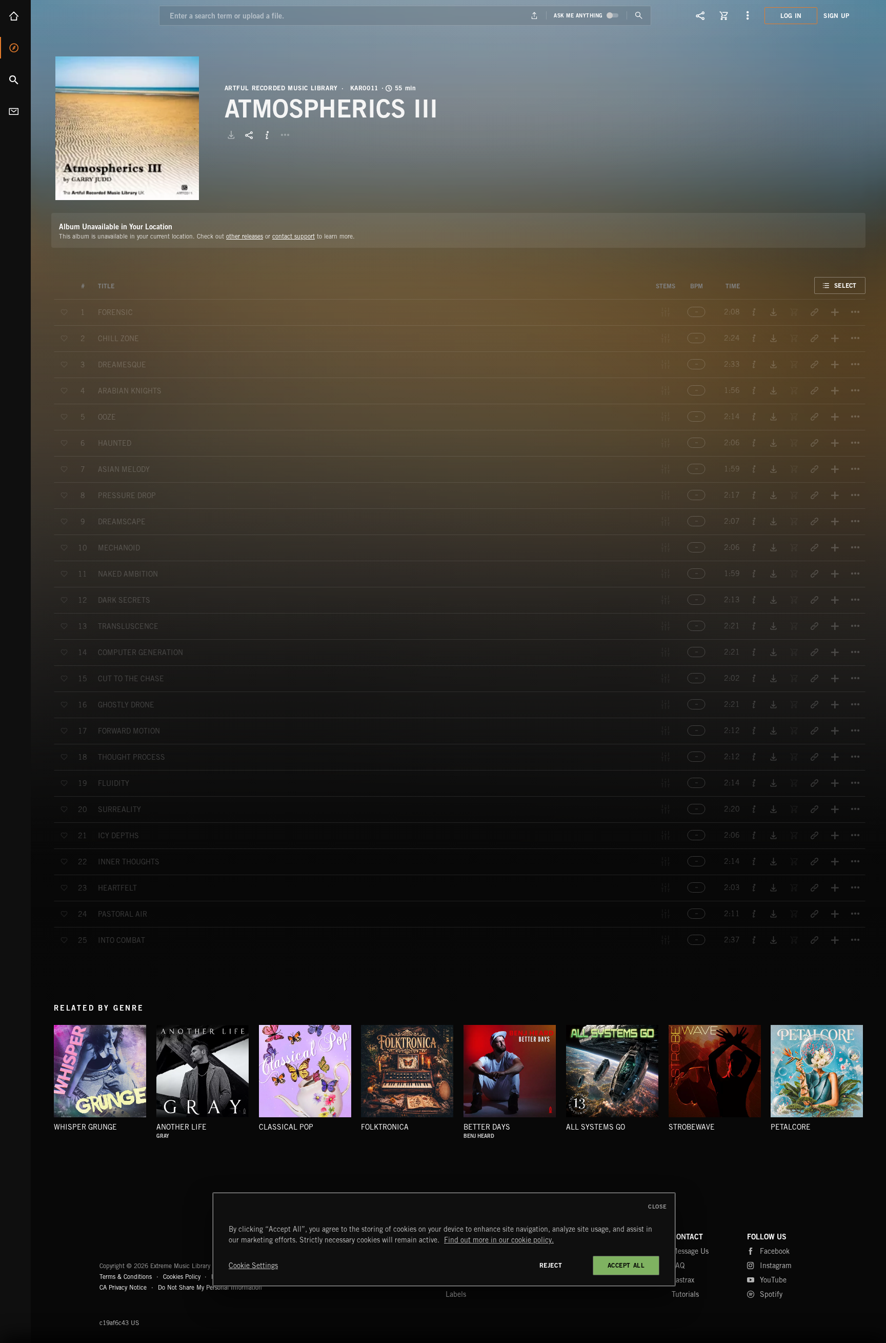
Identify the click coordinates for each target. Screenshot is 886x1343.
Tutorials (685, 1294)
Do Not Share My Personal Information (210, 1287)
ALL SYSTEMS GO (595, 1127)
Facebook (775, 1251)
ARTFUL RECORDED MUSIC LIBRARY (281, 88)
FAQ (678, 1265)
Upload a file (534, 15)
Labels (456, 1294)
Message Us (690, 1251)
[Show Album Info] (267, 135)
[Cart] (724, 15)
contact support (293, 236)
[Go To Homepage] (86, 15)
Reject (550, 1265)
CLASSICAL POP (286, 1127)
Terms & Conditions (125, 1276)
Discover (15, 47)
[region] (444, 1239)
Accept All (626, 1265)
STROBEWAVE (692, 1127)
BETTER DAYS (487, 1127)
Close (657, 1206)
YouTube (773, 1280)
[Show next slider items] (873, 1076)
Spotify (771, 1294)
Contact (15, 111)
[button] (127, 128)
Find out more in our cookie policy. (499, 1240)
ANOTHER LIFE (181, 1127)
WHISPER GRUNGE (85, 1127)
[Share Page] (700, 15)
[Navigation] (747, 15)
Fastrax (683, 1280)
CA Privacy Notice (123, 1287)
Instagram (776, 1265)
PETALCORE (791, 1127)
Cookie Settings (253, 1265)
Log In (791, 15)
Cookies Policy (181, 1276)
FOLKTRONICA (385, 1127)
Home (15, 16)
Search (15, 79)
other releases (244, 236)
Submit (639, 15)
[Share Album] (249, 135)
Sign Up (836, 15)
